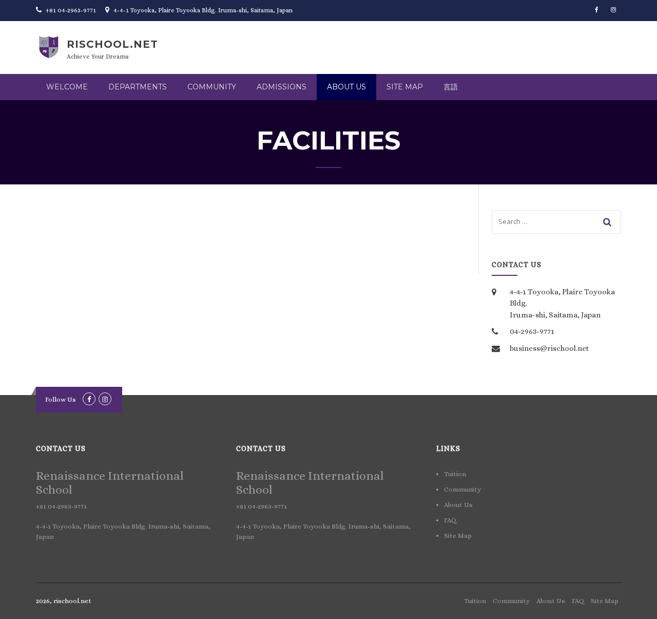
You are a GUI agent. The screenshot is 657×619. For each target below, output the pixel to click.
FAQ (450, 520)
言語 (450, 86)
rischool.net (112, 44)
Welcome (67, 86)
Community (211, 86)
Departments (137, 86)
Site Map (405, 86)
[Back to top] (635, 597)
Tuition (455, 474)
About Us (346, 86)
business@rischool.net (549, 348)
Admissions (281, 86)
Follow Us (60, 399)
